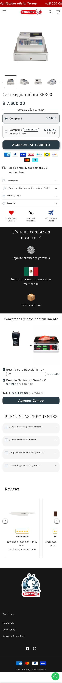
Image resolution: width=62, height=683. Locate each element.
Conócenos (8, 629)
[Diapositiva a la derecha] (60, 82)
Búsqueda (8, 622)
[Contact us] (55, 676)
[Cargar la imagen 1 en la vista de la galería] (10, 82)
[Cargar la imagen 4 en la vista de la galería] (52, 82)
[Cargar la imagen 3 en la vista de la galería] (38, 82)
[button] (4, 11)
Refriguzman (30, 669)
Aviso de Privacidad (13, 636)
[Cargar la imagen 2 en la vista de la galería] (24, 82)
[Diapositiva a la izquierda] (2, 82)
